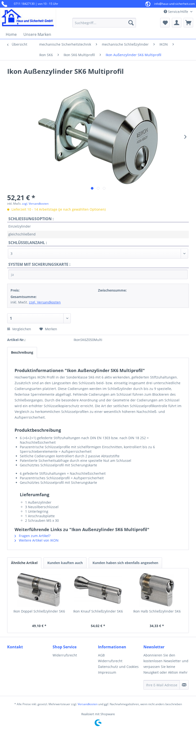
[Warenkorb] (188, 22)
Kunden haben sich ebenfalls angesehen (125, 562)
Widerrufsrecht (65, 655)
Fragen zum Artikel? (34, 535)
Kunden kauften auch (65, 562)
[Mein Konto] (176, 22)
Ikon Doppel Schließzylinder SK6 (39, 611)
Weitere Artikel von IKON (38, 540)
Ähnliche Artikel (24, 562)
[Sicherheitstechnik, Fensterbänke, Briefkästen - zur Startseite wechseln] (28, 17)
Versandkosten (88, 704)
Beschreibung (22, 352)
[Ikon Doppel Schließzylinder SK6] (39, 590)
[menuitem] (104, 22)
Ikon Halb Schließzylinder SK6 (157, 611)
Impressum (107, 672)
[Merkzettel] (165, 22)
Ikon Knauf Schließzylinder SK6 (98, 611)
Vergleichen (21, 329)
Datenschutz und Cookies (118, 666)
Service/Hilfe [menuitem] (178, 11)
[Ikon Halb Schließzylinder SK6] (157, 590)
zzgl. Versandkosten (35, 204)
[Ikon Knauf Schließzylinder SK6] (98, 590)
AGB (101, 655)
